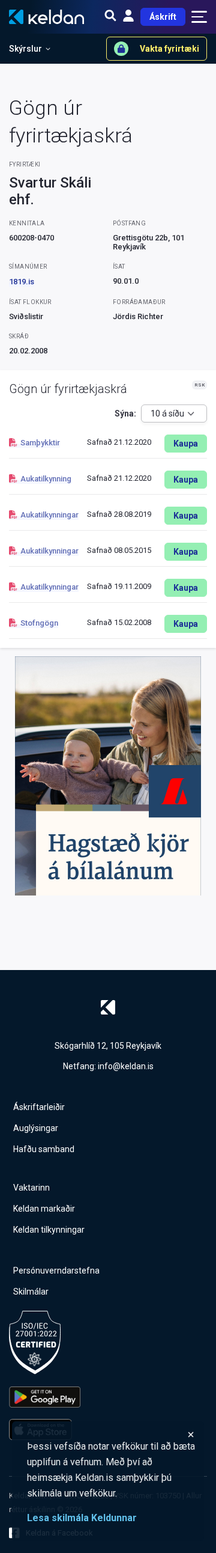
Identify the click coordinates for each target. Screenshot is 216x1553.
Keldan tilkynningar (49, 1229)
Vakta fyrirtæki (169, 48)
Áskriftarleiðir (39, 1107)
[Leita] (110, 17)
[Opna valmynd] (199, 17)
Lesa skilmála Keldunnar (82, 1518)
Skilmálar (31, 1291)
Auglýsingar (35, 1128)
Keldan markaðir (44, 1208)
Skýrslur (25, 48)
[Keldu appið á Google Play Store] (44, 1397)
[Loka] (111, 1434)
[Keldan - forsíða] (108, 1007)
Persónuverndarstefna (56, 1270)
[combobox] (174, 413)
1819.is (21, 281)
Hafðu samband (43, 1149)
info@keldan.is (126, 1066)
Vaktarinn (31, 1187)
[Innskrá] (128, 17)
